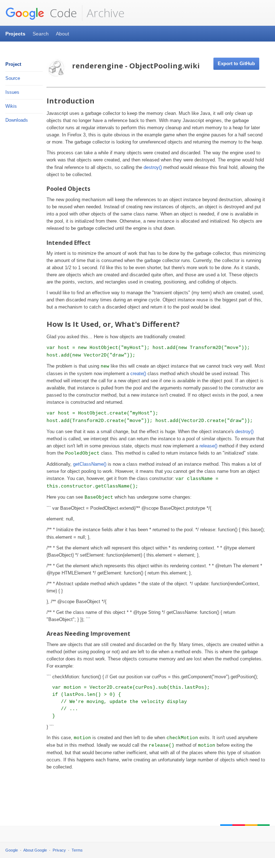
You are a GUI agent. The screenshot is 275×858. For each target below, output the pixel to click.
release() (208, 446)
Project (13, 64)
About (62, 34)
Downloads (16, 120)
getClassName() (89, 464)
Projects (15, 34)
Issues (12, 92)
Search (41, 34)
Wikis (11, 106)
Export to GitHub (236, 63)
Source (12, 78)
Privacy (59, 850)
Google (11, 850)
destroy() (153, 167)
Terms (77, 850)
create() (138, 373)
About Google (35, 850)
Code (62, 12)
